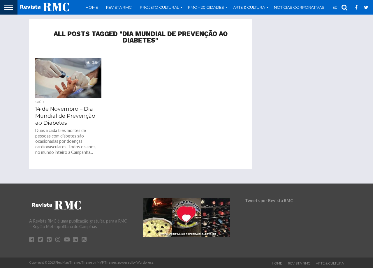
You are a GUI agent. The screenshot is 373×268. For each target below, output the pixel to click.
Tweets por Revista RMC (269, 200)
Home (92, 7)
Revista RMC (119, 7)
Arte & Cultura (330, 263)
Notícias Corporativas (299, 7)
